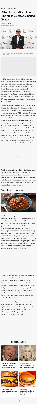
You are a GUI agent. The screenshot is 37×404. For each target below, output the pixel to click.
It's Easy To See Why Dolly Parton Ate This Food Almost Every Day (27, 365)
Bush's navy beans (15, 218)
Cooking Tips (11, 8)
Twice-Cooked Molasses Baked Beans (21, 94)
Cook (3, 8)
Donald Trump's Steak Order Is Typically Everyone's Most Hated (9, 365)
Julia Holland (7, 23)
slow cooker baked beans (14, 120)
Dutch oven (26, 312)
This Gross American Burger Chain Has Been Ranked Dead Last (9, 391)
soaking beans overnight (13, 228)
